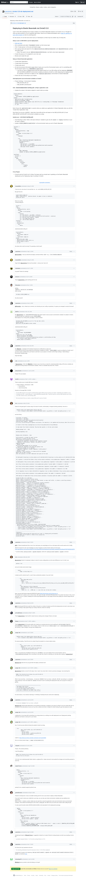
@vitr (16, 545)
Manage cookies (54, 875)
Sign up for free (15, 868)
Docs (45, 875)
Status (36, 875)
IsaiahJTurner (18, 766)
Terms (25, 875)
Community (41, 875)
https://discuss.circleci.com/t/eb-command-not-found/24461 (32, 737)
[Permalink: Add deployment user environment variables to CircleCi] (12, 78)
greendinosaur (18, 792)
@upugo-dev (18, 662)
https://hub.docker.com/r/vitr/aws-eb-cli (49, 593)
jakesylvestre (18, 370)
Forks (30, 16)
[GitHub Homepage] (14, 875)
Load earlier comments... (45, 182)
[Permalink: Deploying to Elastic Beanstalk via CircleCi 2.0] (12, 28)
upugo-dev (17, 632)
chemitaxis (17, 268)
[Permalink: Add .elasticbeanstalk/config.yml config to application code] (12, 88)
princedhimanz (18, 612)
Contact (48, 875)
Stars (21, 16)
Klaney (16, 621)
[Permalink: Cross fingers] (12, 172)
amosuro (17, 276)
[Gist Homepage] (5, 2)
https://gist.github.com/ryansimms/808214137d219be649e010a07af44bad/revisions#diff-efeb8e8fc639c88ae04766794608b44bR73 (45, 549)
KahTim (17, 311)
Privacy (28, 875)
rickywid (17, 745)
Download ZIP (80, 16)
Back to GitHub (37, 2)
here (26, 853)
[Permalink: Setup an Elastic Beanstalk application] (12, 59)
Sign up (82, 2)
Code (5, 16)
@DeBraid (17, 862)
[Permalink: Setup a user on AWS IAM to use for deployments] (12, 41)
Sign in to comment (53, 868)
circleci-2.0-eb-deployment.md (23, 11)
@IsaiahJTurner (29, 835)
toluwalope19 (18, 859)
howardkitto (18, 186)
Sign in (77, 2)
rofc (16, 361)
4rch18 (16, 379)
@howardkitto (18, 254)
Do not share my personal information (66, 875)
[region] (43, 102)
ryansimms (8, 11)
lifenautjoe (17, 285)
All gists (31, 2)
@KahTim (19, 348)
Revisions (13, 16)
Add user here (18, 43)
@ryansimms (24, 263)
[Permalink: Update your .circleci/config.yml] (12, 117)
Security (32, 875)
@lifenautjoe (18, 306)
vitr (16, 403)
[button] (72, 16)
